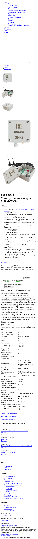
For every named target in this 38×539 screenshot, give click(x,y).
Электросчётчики (13, 4)
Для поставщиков (9, 510)
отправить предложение (9, 525)
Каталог (7, 67)
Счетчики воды (13, 5)
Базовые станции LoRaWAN (17, 10)
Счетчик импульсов (14, 24)
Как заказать (8, 29)
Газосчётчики (12, 7)
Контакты (7, 469)
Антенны (11, 20)
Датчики (11, 19)
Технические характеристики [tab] (13, 284)
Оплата (6, 505)
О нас (6, 32)
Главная (6, 65)
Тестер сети (11, 15)
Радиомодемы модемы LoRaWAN (18, 25)
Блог (5, 30)
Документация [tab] (9, 286)
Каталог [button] (7, 2)
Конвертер (11, 22)
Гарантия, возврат (10, 507)
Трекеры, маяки (13, 9)
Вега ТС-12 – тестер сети (9, 452)
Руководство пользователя (9, 413)
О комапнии (8, 466)
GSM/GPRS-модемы (14, 17)
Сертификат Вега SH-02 (8, 419)
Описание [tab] (27, 277)
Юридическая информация (9, 534)
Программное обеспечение (16, 12)
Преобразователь (13, 14)
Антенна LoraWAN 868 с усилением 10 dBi (14, 431)
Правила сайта (5, 535)
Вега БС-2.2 (4, 439)
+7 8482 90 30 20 (6, 515)
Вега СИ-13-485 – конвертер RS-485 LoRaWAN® (16, 446)
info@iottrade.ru (5, 520)
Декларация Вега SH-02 (8, 416)
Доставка (7, 27)
